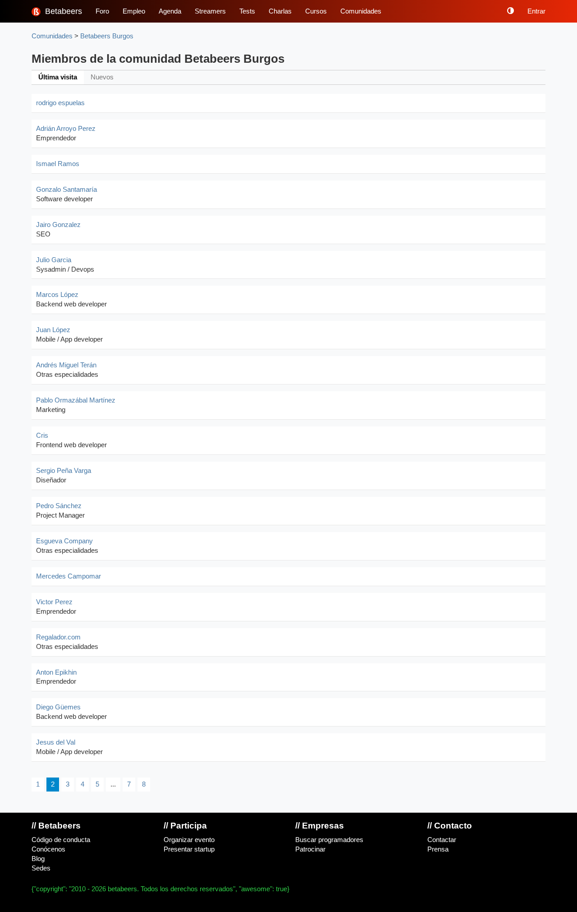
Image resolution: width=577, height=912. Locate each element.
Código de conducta (61, 839)
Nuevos (102, 77)
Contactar (441, 839)
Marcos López (57, 294)
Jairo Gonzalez (58, 224)
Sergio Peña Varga (63, 470)
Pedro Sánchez (59, 505)
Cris (42, 435)
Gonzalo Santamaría (66, 189)
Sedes (41, 868)
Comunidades (360, 11)
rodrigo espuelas (60, 102)
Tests (247, 11)
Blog (38, 858)
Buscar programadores (329, 839)
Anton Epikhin (56, 672)
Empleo (134, 11)
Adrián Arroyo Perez (66, 128)
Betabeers (62, 11)
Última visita (57, 77)
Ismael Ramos (57, 163)
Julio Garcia (53, 260)
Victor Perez (54, 602)
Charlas (280, 11)
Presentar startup (189, 849)
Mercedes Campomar (68, 576)
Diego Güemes (58, 707)
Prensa (438, 849)
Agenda (170, 11)
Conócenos (48, 849)
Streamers (210, 11)
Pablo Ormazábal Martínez (75, 400)
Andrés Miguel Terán (66, 365)
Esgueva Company (64, 541)
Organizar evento (189, 839)
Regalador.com (58, 637)
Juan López (53, 329)
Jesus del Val (55, 742)
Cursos (316, 11)
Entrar (536, 11)
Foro (102, 11)
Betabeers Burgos (106, 36)
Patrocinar (310, 849)
